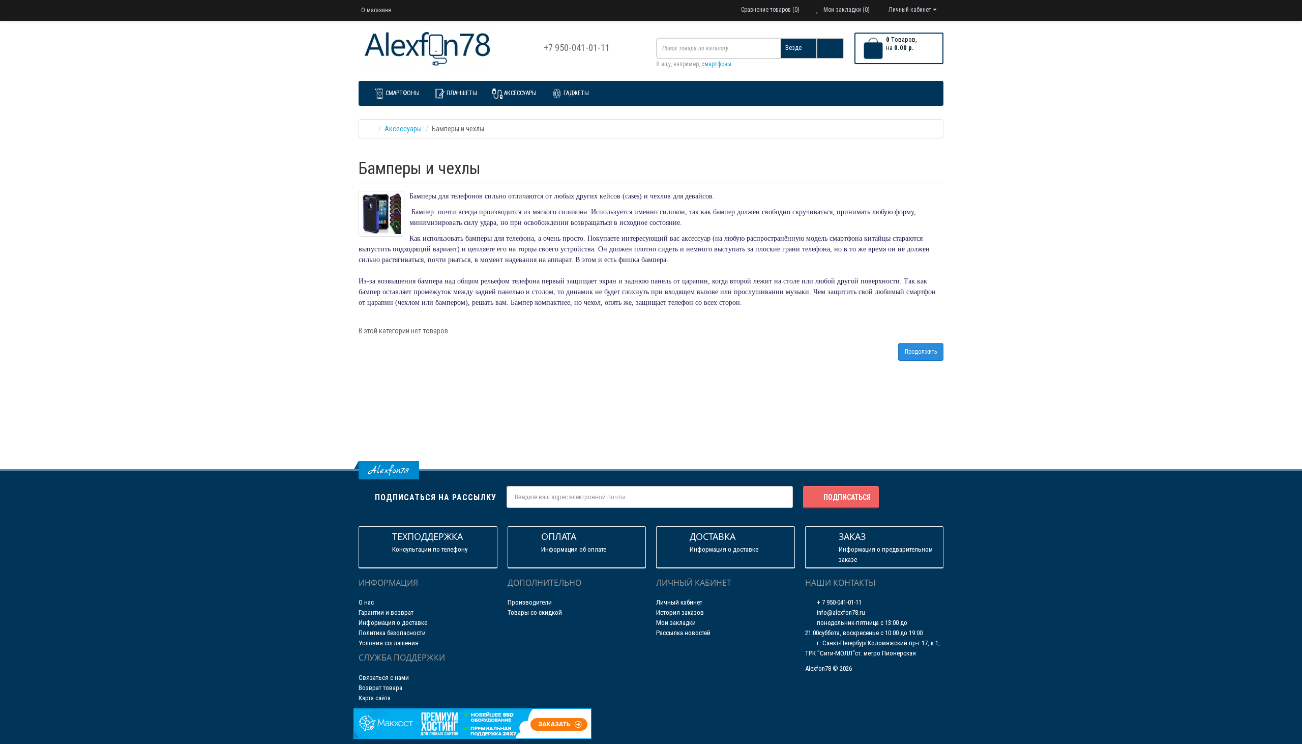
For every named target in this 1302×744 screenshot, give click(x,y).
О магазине (376, 10)
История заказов (680, 612)
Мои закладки (676, 622)
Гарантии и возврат (386, 612)
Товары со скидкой (535, 612)
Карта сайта (375, 698)
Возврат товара (380, 688)
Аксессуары (520, 93)
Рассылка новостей (683, 633)
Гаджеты (576, 93)
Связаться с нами (384, 677)
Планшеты (462, 93)
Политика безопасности (392, 633)
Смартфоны (403, 93)
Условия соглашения (389, 643)
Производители (530, 602)
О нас (366, 602)
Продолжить (921, 351)
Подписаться (847, 497)
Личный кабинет (679, 602)
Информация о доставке (393, 622)
